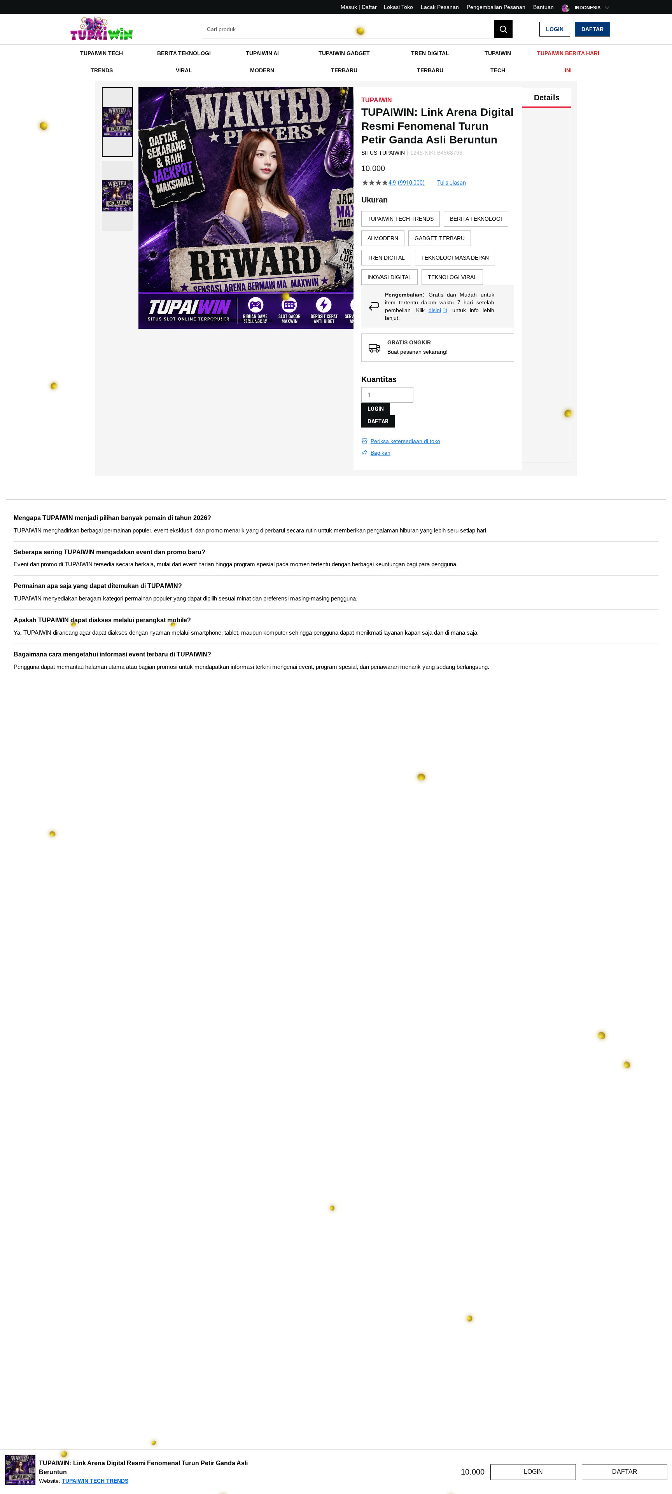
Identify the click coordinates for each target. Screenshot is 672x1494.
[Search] (503, 29)
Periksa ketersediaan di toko (405, 441)
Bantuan (543, 7)
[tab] (546, 97)
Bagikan (380, 453)
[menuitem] (102, 62)
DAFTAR (378, 421)
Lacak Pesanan (440, 7)
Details (547, 97)
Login (555, 29)
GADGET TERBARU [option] (440, 238)
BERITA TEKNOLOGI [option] (476, 219)
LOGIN (376, 409)
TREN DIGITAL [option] (386, 258)
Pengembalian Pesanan (496, 7)
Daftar (592, 29)
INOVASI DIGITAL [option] (389, 277)
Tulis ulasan (451, 182)
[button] (117, 122)
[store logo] (101, 29)
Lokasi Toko (398, 7)
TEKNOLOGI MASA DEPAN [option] (455, 258)
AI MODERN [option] (383, 238)
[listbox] (437, 248)
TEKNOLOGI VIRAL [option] (452, 277)
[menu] (336, 62)
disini (435, 310)
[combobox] (357, 29)
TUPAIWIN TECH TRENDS (95, 1481)
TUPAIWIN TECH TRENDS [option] (401, 219)
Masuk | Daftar (359, 7)
